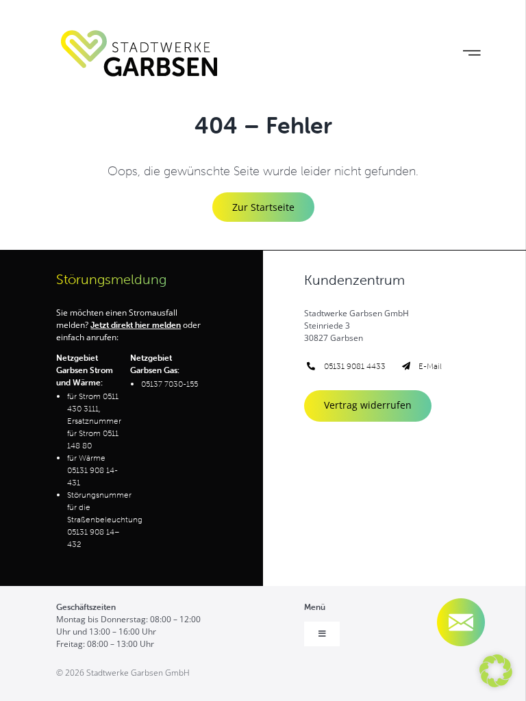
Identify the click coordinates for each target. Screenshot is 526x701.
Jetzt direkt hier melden (135, 325)
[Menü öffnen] (471, 53)
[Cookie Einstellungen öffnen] (495, 683)
